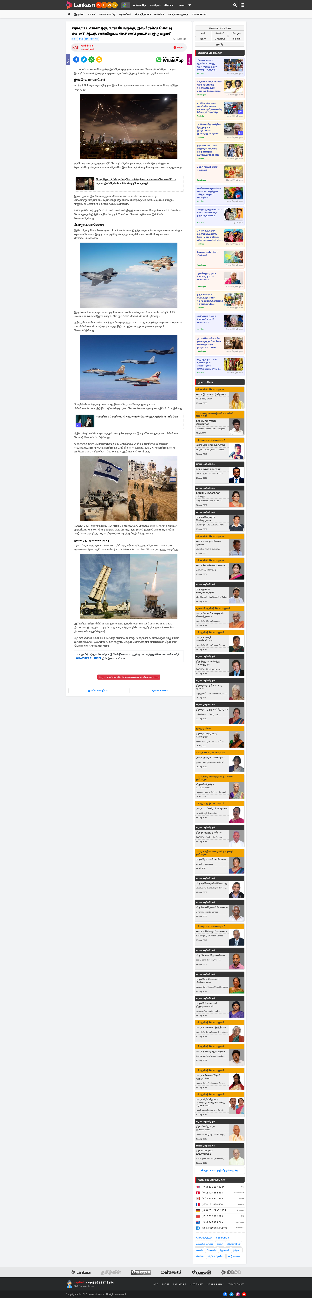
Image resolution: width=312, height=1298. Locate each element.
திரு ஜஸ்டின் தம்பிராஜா (208, 469)
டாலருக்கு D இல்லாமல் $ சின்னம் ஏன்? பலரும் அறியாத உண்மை (209, 212)
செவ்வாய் (219, 38)
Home (155, 1284)
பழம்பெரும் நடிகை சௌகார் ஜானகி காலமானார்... (206, 276)
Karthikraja (87, 45)
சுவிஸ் (199, 1250)
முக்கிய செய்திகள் (98, 690)
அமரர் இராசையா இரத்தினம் (211, 394)
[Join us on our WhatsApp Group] (169, 59)
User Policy (197, 1284)
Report (180, 47)
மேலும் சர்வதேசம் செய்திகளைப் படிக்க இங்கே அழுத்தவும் (129, 677)
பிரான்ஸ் (211, 1250)
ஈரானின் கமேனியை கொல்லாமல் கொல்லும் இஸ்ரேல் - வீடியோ (137, 416)
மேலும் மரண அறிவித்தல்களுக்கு (219, 1170)
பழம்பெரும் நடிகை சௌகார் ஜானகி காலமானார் (206, 319)
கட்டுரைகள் (234, 1256)
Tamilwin (200, 116)
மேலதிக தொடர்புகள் (211, 1179)
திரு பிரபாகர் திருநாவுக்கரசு (210, 955)
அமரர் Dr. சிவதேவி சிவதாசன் (212, 808)
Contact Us (179, 1284)
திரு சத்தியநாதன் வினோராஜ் (211, 883)
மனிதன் (155, 5)
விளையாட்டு (107, 14)
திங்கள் (236, 38)
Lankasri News (96, 1294)
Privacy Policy (236, 1284)
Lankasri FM (184, 5)
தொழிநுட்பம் (143, 14)
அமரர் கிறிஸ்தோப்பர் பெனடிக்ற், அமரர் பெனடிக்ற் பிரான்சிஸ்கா (210, 1102)
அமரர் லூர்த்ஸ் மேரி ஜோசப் (210, 757)
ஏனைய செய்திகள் (210, 52)
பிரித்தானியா (233, 1244)
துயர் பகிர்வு (205, 382)
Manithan (200, 73)
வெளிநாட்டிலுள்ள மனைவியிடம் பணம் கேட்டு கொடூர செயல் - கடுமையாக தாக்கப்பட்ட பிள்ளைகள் (209, 236)
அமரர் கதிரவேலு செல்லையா (211, 931)
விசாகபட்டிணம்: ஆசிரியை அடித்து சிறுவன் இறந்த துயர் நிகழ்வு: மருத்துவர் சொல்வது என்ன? (207, 65)
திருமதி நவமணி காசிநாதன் (211, 859)
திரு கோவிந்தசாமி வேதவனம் (212, 907)
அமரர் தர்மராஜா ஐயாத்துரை (210, 1051)
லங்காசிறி (139, 5)
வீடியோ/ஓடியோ (216, 1256)
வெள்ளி (219, 33)
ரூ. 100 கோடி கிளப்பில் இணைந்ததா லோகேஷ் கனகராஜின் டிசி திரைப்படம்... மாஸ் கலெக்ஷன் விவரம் (209, 343)
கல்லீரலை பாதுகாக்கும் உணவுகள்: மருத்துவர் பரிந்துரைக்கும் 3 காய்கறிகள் (209, 193)
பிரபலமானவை (159, 690)
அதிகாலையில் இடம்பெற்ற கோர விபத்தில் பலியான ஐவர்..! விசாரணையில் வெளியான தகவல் (210, 299)
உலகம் (92, 14)
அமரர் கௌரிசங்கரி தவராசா (211, 565)
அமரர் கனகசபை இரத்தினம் (211, 1027)
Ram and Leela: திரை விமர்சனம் (207, 254)
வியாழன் (236, 33)
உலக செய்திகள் (204, 1244)
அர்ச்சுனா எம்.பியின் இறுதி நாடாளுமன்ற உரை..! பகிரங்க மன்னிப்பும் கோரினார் (208, 150)
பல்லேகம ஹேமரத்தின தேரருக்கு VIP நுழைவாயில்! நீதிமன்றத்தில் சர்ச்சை (209, 129)
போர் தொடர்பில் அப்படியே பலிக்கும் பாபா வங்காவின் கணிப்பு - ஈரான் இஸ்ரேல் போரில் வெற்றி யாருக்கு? (136, 181)
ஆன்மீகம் (125, 14)
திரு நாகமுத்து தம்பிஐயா (209, 832)
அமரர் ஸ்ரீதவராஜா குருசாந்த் (210, 445)
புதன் (203, 38)
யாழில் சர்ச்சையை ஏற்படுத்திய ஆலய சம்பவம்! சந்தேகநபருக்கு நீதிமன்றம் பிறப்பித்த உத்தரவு (209, 108)
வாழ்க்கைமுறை (178, 14)
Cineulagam (201, 95)
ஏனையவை (199, 14)
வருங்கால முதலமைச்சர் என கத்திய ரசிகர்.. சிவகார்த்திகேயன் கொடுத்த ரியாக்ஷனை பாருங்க (209, 86)
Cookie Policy (216, 1284)
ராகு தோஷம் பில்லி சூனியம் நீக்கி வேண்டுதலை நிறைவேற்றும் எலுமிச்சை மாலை (210, 364)
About (165, 1284)
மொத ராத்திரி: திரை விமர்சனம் (207, 168)
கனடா (220, 1244)
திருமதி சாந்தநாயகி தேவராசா (212, 709)
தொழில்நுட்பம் (204, 1237)
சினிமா (169, 5)
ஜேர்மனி (224, 1250)
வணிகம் (159, 14)
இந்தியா (79, 14)
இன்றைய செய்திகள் (220, 28)
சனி (203, 33)
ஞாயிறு (220, 44)
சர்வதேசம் (89, 49)
